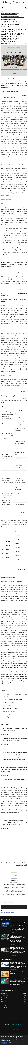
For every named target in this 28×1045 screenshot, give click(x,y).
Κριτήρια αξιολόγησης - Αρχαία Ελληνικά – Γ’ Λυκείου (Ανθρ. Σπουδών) (13, 17)
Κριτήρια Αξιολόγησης (15, 16)
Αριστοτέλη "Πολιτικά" (8, 13)
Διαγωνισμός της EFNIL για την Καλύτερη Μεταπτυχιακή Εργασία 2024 (20, 865)
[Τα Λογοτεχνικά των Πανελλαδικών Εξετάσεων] (5, 974)
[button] (26, 8)
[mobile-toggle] (2, 8)
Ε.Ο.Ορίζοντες (4, 43)
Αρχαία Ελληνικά (16, 13)
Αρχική (2, 11)
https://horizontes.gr (14, 882)
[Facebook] (9, 1034)
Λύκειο (6, 11)
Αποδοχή (4, 1042)
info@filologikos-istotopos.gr (17, 1024)
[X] (15, 1034)
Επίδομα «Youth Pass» (6, 862)
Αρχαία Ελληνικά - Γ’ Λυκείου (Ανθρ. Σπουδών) (9, 14)
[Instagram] (12, 1034)
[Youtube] (19, 1034)
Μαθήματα (3, 19)
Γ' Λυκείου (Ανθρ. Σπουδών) (6, 16)
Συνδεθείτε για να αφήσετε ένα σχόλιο (14, 907)
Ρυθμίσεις (7, 1040)
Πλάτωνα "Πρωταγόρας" (10, 19)
